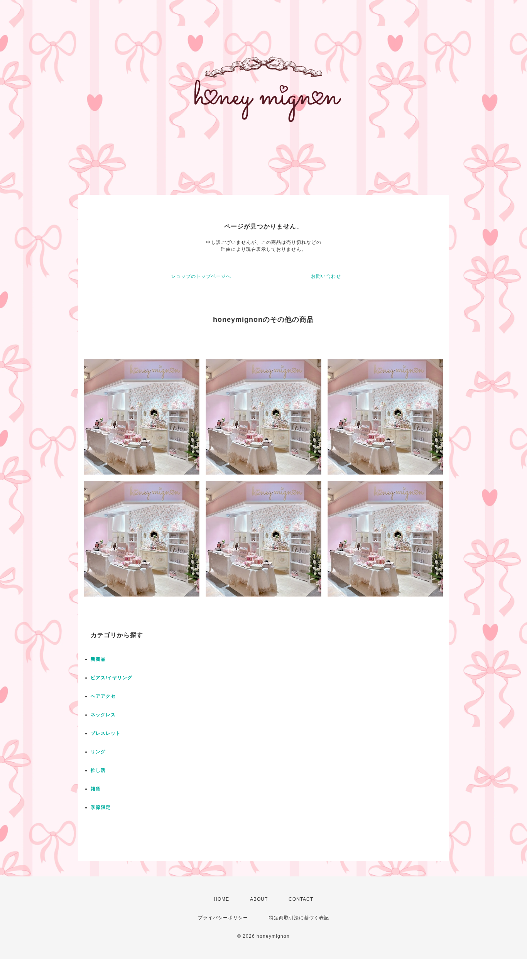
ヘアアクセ (103, 696)
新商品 (98, 659)
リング (98, 751)
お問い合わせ (326, 276)
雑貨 (96, 789)
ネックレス (103, 714)
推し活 (98, 770)
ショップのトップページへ (201, 276)
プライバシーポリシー (223, 917)
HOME (221, 899)
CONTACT (301, 899)
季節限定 (101, 807)
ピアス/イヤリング (111, 677)
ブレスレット (106, 733)
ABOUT (259, 899)
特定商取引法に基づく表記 (299, 917)
